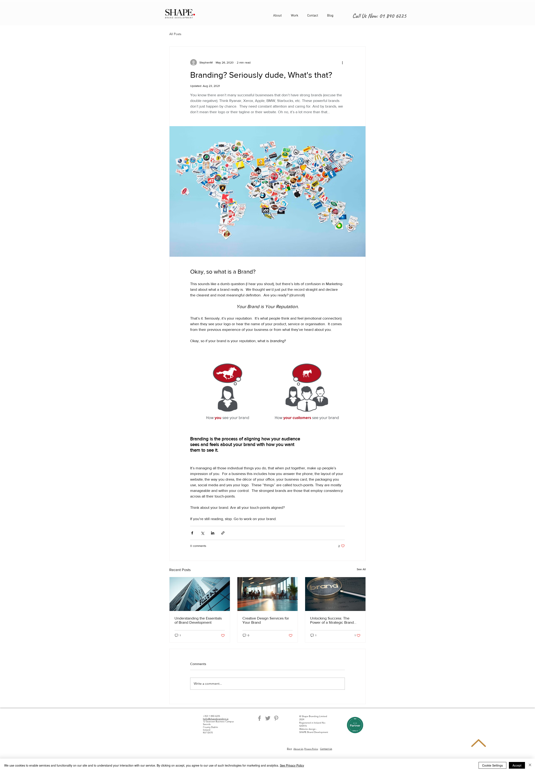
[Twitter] (267, 718)
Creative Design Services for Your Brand (265, 620)
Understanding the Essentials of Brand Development (198, 620)
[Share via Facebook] (192, 533)
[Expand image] (227, 392)
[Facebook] (259, 718)
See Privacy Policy (292, 765)
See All (361, 569)
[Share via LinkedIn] (213, 533)
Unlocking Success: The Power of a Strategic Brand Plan (332, 620)
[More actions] (342, 62)
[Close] (529, 765)
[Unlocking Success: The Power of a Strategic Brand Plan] (335, 594)
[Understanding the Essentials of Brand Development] (199, 594)
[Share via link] (223, 533)
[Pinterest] (276, 718)
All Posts (175, 34)
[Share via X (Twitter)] (202, 533)
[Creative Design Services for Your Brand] (267, 594)
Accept (516, 765)
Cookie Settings (492, 765)
